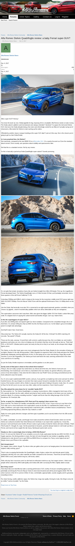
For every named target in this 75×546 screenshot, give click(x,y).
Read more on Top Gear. (9, 485)
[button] (31, 17)
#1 (2, 65)
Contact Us (47, 17)
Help (64, 516)
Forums (13, 17)
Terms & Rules (47, 516)
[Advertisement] (37, 29)
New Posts (4, 20)
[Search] (72, 17)
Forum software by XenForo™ (54, 542)
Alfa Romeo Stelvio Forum (11, 516)
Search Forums (13, 20)
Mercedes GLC (39, 141)
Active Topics (24, 17)
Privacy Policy (57, 516)
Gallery (36, 17)
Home (4, 17)
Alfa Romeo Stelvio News (9, 41)
